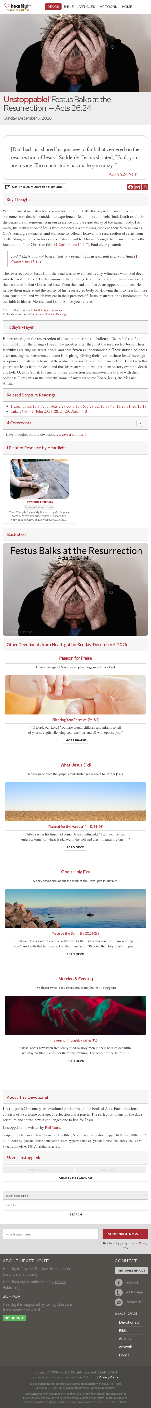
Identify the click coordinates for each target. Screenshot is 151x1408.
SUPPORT (13, 1296)
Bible (69, 6)
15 (47, 406)
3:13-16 (79, 406)
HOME (127, 6)
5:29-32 (93, 406)
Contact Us (133, 1302)
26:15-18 (139, 406)
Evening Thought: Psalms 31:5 (76, 1040)
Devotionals (129, 1322)
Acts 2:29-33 (61, 406)
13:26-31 (124, 406)
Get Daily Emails (131, 1270)
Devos (53, 6)
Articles (86, 6)
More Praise (75, 740)
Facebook (132, 1282)
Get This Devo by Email (37, 187)
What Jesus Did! (76, 765)
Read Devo (75, 847)
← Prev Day (38, 1170)
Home (124, 1355)
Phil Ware (52, 1127)
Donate (14, 1318)
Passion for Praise (75, 658)
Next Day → (110, 1170)
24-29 (64, 411)
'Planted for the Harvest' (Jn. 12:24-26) (75, 826)
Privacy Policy (109, 1377)
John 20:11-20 (47, 411)
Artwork (108, 6)
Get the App (134, 1292)
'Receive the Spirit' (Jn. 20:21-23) (75, 933)
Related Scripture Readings (46, 310)
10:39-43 (108, 406)
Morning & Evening (75, 979)
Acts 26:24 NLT (122, 174)
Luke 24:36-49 (22, 411)
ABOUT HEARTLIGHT (26, 1261)
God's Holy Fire (75, 872)
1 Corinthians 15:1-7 (72, 244)
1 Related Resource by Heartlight (36, 447)
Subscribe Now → (125, 1234)
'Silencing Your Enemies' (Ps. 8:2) (75, 720)
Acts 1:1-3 (79, 411)
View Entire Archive (75, 1178)
